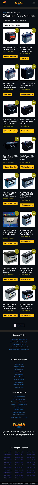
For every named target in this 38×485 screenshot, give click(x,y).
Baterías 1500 (30, 472)
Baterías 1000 (30, 452)
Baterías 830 (19, 462)
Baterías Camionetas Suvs (19, 404)
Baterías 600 (7, 462)
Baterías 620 (7, 465)
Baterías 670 (7, 472)
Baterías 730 (19, 452)
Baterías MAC (19, 364)
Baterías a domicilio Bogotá (19, 339)
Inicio (4, 12)
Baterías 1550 (30, 475)
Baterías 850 (19, 467)
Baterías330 (7, 452)
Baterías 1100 (30, 457)
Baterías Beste (19, 387)
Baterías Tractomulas (19, 414)
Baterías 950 (19, 475)
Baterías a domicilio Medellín (19, 342)
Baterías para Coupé (19, 399)
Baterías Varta (19, 374)
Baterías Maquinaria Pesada (19, 417)
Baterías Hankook (19, 384)
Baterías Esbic (19, 382)
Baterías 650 (7, 467)
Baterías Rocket (19, 379)
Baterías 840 (19, 465)
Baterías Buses (19, 409)
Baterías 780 (19, 457)
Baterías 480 (7, 454)
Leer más (24, 58)
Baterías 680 (7, 475)
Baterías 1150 (30, 459)
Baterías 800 (19, 459)
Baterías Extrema (19, 377)
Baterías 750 (19, 454)
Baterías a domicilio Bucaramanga (19, 349)
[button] (34, 3)
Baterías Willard (19, 366)
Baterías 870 (19, 470)
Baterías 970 (19, 477)
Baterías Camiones (19, 412)
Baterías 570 (7, 459)
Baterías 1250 (30, 465)
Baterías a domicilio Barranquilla (19, 347)
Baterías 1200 (30, 462)
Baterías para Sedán (19, 396)
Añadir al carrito (10, 57)
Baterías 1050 (30, 454)
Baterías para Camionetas (19, 402)
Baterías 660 (7, 470)
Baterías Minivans (19, 407)
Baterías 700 (7, 477)
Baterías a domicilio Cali (19, 344)
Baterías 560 (7, 457)
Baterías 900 (19, 472)
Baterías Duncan (19, 369)
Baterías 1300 (30, 467)
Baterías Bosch (19, 372)
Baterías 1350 (30, 470)
